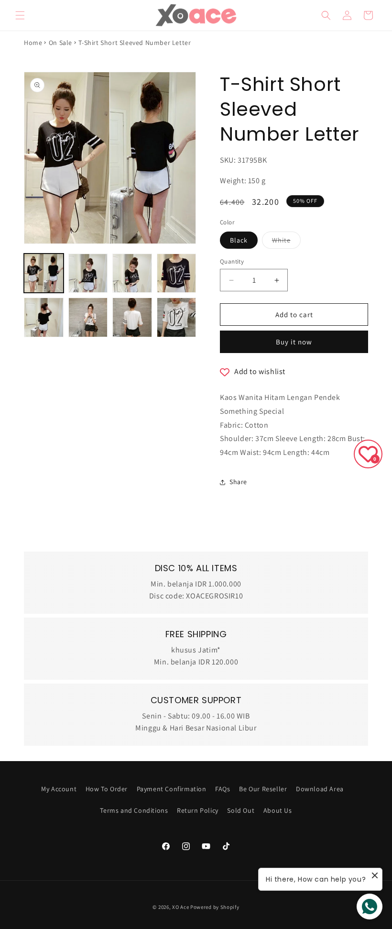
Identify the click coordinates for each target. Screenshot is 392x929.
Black (239, 240)
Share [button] (238, 481)
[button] (20, 15)
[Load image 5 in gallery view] (44, 317)
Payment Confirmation (172, 789)
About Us (277, 810)
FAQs (222, 789)
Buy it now (294, 341)
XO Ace (180, 907)
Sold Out (240, 810)
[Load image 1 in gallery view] (44, 273)
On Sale (60, 42)
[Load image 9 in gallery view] (176, 317)
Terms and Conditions (134, 810)
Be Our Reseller (263, 789)
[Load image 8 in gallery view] (132, 317)
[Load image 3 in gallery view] (132, 273)
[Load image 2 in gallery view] (88, 273)
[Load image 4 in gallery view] (176, 273)
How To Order (107, 789)
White (286, 242)
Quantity (232, 261)
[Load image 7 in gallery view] (88, 317)
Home (33, 42)
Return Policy (197, 810)
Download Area (320, 789)
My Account (58, 789)
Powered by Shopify (215, 907)
